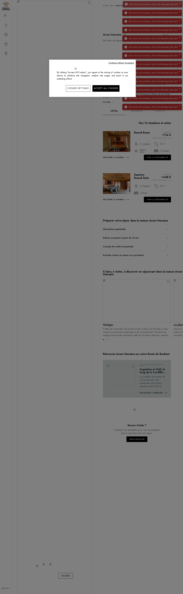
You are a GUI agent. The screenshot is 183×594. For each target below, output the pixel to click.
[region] (92, 78)
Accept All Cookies (106, 88)
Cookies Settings (78, 88)
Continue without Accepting (121, 62)
